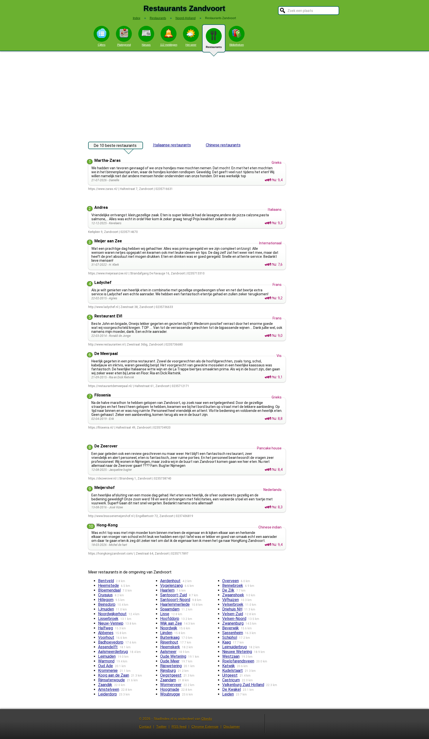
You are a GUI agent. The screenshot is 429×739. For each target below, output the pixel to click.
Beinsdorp (106, 604)
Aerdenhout (170, 580)
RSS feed (179, 727)
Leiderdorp (107, 694)
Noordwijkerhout (112, 613)
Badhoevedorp (110, 642)
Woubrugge (170, 694)
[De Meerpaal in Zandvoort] (270, 377)
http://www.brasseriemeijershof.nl (111, 516)
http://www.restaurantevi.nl (106, 344)
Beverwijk (230, 628)
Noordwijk (168, 628)
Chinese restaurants (223, 145)
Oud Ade (105, 665)
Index (136, 18)
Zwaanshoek (233, 595)
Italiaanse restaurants (172, 145)
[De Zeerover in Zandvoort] (270, 470)
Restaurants (214, 46)
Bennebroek (232, 585)
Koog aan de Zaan (113, 675)
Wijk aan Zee (171, 623)
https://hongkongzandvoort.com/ (111, 553)
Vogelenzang (171, 585)
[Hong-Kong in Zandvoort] (270, 545)
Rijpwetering (171, 665)
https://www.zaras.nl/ (103, 189)
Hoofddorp (169, 618)
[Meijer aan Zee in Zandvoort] (270, 264)
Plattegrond (124, 44)
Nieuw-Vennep (110, 623)
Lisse (164, 613)
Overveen (230, 580)
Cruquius (105, 595)
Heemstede (108, 585)
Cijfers (102, 44)
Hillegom (105, 599)
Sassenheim (232, 632)
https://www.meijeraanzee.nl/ (108, 273)
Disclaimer (231, 727)
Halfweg (105, 628)
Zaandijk (105, 684)
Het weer (190, 44)
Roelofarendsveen (238, 661)
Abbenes (105, 632)
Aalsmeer (168, 651)
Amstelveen (108, 689)
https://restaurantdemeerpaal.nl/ (110, 386)
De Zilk (228, 590)
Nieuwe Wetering (237, 651)
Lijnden (166, 632)
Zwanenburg (233, 623)
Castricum (231, 680)
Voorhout (106, 637)
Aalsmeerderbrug (113, 651)
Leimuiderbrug (234, 647)
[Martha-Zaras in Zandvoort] (270, 180)
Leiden (228, 694)
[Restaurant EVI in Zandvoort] (270, 336)
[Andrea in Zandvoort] (270, 223)
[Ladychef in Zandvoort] (270, 298)
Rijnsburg (168, 670)
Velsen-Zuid (232, 613)
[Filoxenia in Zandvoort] (270, 419)
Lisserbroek (108, 618)
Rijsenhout (169, 642)
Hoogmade (169, 689)
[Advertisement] (214, 94)
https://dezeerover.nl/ (102, 478)
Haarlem (167, 590)
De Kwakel (231, 689)
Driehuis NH (232, 609)
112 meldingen (168, 44)
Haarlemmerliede (175, 604)
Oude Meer (169, 661)
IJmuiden (106, 609)
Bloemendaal (109, 590)
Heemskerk (170, 647)
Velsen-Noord (234, 618)
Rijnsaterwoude (111, 680)
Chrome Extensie (204, 727)
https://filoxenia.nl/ (101, 427)
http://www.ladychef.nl (103, 307)
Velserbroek (232, 604)
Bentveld (106, 580)
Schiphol (229, 637)
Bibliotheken (236, 44)
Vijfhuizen (230, 599)
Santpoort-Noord (175, 599)
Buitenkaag (169, 637)
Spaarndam (169, 609)
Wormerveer (170, 684)
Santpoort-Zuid (173, 595)
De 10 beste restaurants (115, 145)
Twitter (161, 727)
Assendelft (108, 647)
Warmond (106, 661)
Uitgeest (230, 675)
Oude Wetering (173, 656)
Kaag (226, 642)
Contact (145, 727)
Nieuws (146, 44)
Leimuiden (107, 656)
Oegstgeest (170, 675)
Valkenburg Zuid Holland (243, 684)
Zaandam (168, 680)
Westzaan (231, 656)
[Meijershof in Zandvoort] (270, 507)
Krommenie (108, 670)
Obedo (206, 719)
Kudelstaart (232, 670)
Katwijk (228, 665)
